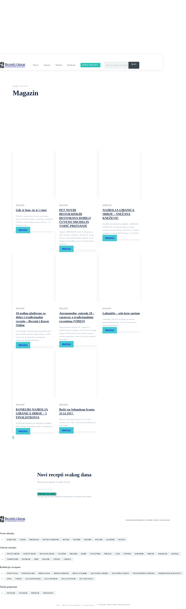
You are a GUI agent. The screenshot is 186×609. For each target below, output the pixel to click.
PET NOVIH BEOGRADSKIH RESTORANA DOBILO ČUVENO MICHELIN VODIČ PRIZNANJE (75, 217)
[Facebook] (171, 519)
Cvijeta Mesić (23, 112)
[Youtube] (185, 519)
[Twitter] (180, 519)
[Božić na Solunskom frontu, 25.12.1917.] (76, 373)
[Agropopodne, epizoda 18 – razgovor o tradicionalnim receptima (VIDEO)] (76, 277)
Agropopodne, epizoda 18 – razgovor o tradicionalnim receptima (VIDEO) (76, 317)
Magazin (20, 205)
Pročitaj (23, 230)
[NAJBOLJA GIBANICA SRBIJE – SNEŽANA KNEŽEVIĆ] (119, 174)
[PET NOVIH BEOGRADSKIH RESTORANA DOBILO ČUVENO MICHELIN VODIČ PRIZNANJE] (76, 174)
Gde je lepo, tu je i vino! (31, 210)
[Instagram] (176, 519)
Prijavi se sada (46, 494)
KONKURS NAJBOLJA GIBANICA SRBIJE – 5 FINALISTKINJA (32, 413)
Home (15, 86)
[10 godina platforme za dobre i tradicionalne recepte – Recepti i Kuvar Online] (33, 277)
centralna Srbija (23, 110)
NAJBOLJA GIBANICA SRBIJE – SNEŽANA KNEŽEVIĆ (118, 214)
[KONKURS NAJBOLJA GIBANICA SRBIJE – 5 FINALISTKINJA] (33, 373)
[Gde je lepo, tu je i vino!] (33, 174)
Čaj (20, 107)
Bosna (21, 104)
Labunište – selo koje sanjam (121, 313)
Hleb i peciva (23, 122)
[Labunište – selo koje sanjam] (119, 277)
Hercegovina (22, 120)
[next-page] (13, 437)
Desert (21, 115)
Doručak (21, 117)
